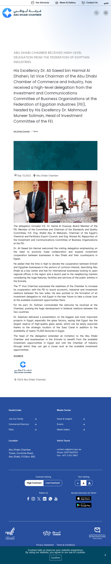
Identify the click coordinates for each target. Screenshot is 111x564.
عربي (106, 3)
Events (60, 424)
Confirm (55, 557)
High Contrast (34, 483)
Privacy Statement (45, 545)
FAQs (11, 429)
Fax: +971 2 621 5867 (67, 455)
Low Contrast (53, 483)
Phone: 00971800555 (67, 452)
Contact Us (92, 2)
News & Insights (64, 419)
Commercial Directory (19, 424)
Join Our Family (16, 419)
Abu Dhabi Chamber (22, 131)
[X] (39, 499)
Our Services (42, 2)
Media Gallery (63, 429)
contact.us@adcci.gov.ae (69, 449)
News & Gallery (68, 2)
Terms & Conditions (66, 545)
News (35, 131)
